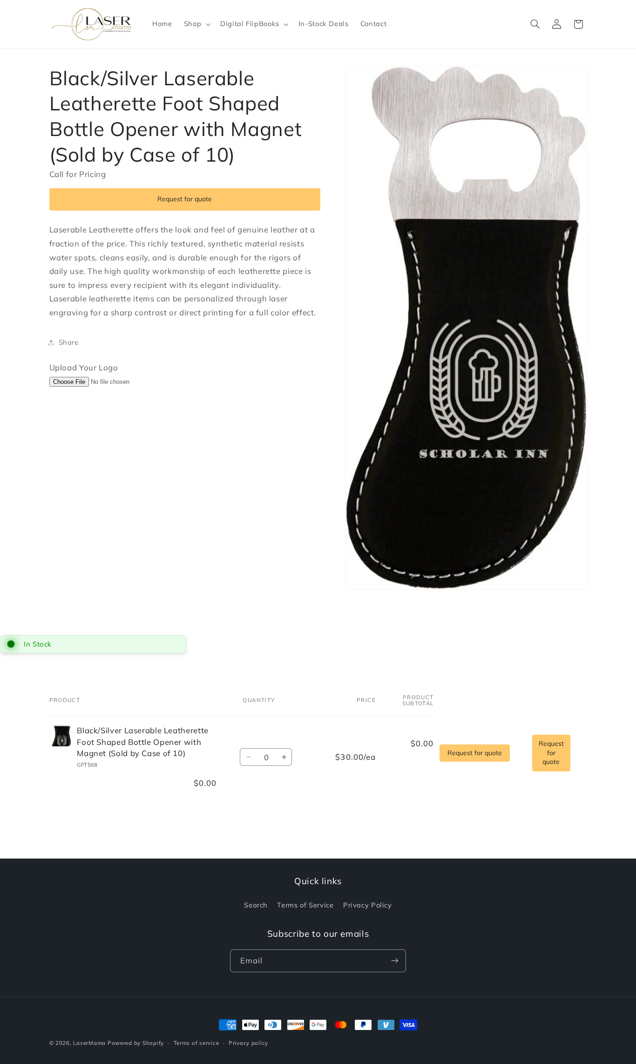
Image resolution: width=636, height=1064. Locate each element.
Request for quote (184, 199)
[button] (196, 24)
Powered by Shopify (136, 1042)
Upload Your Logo (83, 367)
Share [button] (69, 342)
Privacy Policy (367, 904)
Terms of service (196, 1042)
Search (256, 904)
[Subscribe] (395, 960)
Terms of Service (305, 904)
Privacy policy (248, 1042)
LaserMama (89, 1042)
